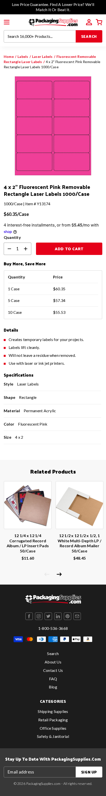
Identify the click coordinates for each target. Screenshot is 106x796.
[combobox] (40, 36)
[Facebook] (29, 616)
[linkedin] (58, 616)
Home (9, 56)
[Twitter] (48, 616)
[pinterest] (67, 616)
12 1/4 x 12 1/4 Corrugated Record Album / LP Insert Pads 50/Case (28, 543)
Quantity (12, 237)
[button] (7, 22)
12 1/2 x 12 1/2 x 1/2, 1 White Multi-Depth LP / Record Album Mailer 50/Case (79, 543)
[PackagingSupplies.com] (53, 21)
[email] (77, 616)
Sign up (89, 772)
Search (89, 36)
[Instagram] (38, 616)
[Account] (89, 22)
